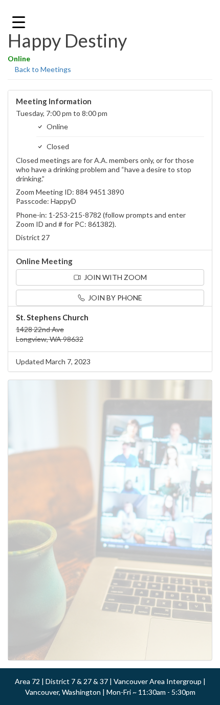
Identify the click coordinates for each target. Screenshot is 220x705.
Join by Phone (114, 297)
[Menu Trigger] (19, 22)
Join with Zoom (114, 277)
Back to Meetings (42, 69)
